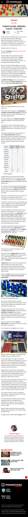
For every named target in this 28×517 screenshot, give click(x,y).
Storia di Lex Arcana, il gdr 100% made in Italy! (17, 469)
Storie (15, 23)
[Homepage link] (14, 2)
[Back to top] (26, 477)
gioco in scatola (19, 51)
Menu (2, 2)
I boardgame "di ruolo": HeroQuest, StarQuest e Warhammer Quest (16, 454)
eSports (14, 20)
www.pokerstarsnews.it (8, 510)
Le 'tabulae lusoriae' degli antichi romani (16, 461)
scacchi (20, 37)
